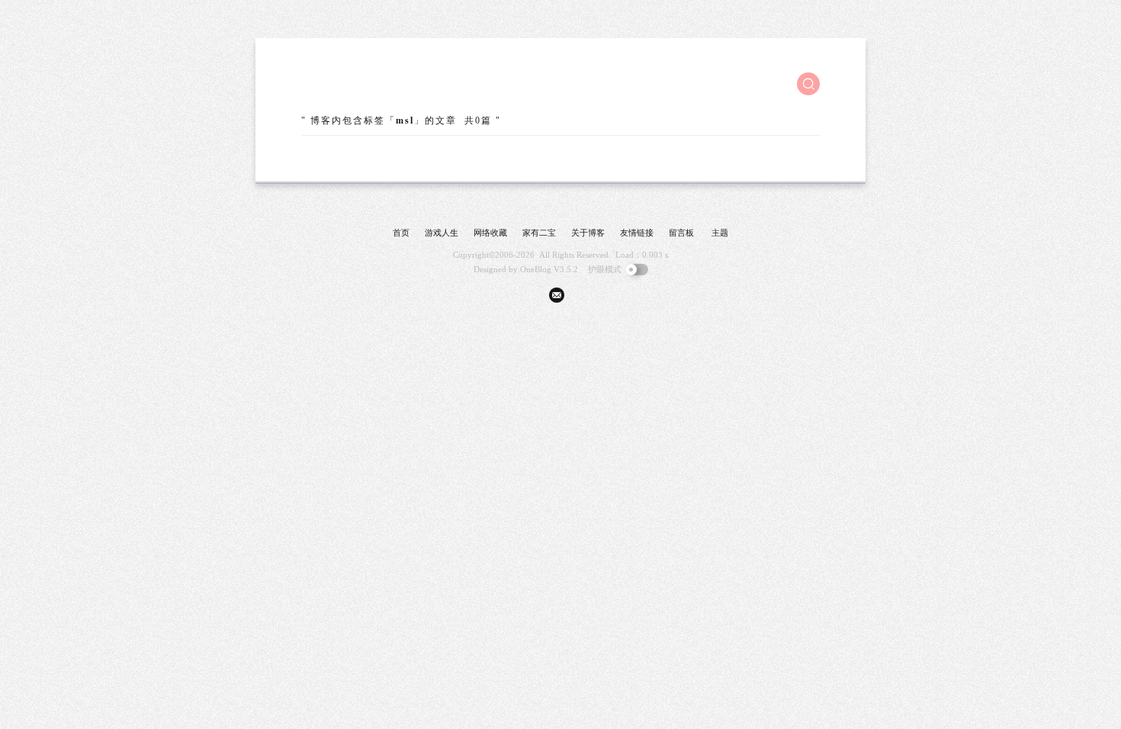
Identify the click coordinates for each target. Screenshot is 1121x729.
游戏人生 (441, 232)
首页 (401, 232)
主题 (719, 232)
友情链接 (637, 232)
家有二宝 (539, 232)
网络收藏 (490, 232)
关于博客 (588, 232)
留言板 (681, 232)
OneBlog (535, 269)
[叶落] (358, 84)
